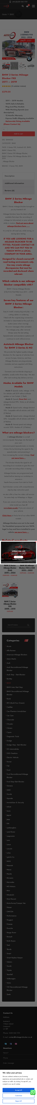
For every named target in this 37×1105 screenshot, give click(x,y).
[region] (18, 1087)
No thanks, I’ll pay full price (18, 559)
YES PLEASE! (18, 556)
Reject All (18, 1101)
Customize (18, 1096)
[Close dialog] (35, 541)
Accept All (18, 1090)
